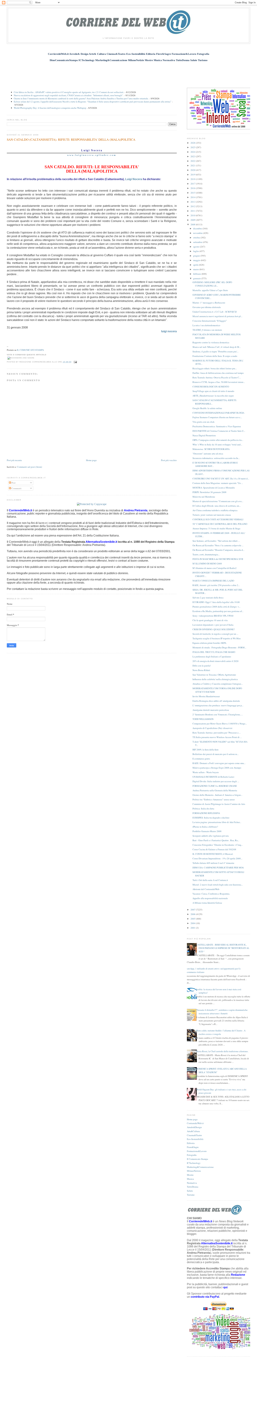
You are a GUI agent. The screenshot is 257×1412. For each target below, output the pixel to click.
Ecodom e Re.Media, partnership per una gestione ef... (217, 611)
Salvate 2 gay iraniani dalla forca (207, 597)
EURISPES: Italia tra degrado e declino (210, 817)
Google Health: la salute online (207, 408)
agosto (196, 246)
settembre (198, 242)
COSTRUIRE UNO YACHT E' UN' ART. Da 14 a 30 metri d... (220, 478)
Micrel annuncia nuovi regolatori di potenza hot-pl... (217, 316)
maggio (197, 260)
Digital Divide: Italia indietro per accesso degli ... (215, 781)
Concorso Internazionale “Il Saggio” (209, 320)
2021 (193, 165)
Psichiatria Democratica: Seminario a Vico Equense (216, 426)
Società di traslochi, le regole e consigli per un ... (215, 633)
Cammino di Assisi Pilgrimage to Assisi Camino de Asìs (218, 804)
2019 (193, 174)
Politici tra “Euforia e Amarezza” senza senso (213, 799)
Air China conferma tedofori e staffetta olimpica (214, 510)
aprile (196, 264)
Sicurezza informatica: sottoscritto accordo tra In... (216, 458)
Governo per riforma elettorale (206, 307)
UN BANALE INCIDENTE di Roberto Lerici (213, 776)
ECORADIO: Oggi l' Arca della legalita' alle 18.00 (216, 602)
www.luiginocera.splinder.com (91, 155)
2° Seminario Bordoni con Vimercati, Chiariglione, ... (217, 714)
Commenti (16, 488)
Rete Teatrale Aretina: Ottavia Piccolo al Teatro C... (216, 377)
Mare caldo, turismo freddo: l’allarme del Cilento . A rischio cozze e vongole (220, 1032)
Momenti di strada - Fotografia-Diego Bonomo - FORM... (219, 647)
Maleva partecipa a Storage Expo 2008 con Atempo (216, 767)
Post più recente (14, 460)
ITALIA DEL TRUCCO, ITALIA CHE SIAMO (213, 652)
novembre (198, 233)
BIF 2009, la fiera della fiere (205, 749)
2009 (193, 219)
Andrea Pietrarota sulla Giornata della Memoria (214, 790)
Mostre (190, 1174)
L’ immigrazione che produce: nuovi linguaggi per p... (217, 705)
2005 (193, 918)
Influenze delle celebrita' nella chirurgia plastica (215, 679)
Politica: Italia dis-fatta (203, 808)
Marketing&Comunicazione (200, 1167)
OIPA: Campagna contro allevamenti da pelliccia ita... (217, 440)
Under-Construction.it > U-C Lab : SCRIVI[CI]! (214, 311)
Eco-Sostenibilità (195, 1139)
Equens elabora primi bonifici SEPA (209, 642)
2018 (193, 179)
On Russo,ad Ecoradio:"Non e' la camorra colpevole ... (217, 545)
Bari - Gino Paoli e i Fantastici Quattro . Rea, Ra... (215, 840)
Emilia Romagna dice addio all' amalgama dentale (216, 700)
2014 (193, 197)
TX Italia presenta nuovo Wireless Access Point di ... (217, 737)
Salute (190, 1190)
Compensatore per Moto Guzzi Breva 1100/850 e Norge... (219, 723)
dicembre (197, 228)
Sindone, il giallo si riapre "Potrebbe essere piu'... (215, 351)
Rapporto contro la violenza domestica (210, 342)
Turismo (191, 1194)
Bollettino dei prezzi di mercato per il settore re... (215, 754)
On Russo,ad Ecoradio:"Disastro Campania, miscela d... (218, 549)
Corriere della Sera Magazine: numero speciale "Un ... (217, 483)
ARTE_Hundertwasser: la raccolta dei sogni (213, 395)
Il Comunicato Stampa (197, 1159)
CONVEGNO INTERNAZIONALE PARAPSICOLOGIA (218, 412)
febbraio (197, 273)
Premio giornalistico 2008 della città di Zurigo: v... (216, 606)
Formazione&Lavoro (197, 1151)
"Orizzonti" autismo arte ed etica (207, 453)
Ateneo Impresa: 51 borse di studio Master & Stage (216, 528)
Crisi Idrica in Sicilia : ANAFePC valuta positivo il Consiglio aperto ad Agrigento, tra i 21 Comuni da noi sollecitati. (69, 92)
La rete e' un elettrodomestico (206, 325)
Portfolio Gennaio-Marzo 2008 (207, 831)
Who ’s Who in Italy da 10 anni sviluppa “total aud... (217, 444)
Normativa (192, 1182)
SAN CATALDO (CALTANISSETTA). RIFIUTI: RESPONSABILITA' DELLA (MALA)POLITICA (71, 139)
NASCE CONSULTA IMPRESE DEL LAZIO (213, 580)
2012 (193, 206)
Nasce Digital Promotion (204, 435)
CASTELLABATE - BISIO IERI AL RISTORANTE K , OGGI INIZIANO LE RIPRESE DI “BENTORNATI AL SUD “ (222, 948)
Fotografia (192, 1155)
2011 (193, 210)
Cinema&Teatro (194, 1135)
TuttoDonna (192, 1186)
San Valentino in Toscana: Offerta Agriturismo (214, 674)
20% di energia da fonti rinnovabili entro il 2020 (215, 661)
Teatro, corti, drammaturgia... (206, 554)
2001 (193, 927)
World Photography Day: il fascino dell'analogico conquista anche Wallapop (50, 107)
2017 (193, 183)
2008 (193, 224)
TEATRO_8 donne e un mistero (207, 329)
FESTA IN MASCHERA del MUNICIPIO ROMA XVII (217, 559)
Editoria (191, 1143)
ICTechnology (194, 1163)
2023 (193, 156)
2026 (193, 142)
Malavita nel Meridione (203, 496)
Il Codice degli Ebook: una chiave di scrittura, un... (216, 505)
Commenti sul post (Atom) (29, 466)
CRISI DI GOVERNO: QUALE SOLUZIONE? (213, 629)
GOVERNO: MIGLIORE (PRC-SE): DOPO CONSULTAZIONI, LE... (212, 284)
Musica (190, 1178)
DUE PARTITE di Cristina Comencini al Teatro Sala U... (218, 430)
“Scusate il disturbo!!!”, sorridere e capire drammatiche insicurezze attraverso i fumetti (222, 1011)
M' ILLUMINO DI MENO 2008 (207, 563)
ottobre (197, 237)
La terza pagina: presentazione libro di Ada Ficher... (216, 822)
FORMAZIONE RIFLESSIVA (206, 813)
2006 (193, 914)
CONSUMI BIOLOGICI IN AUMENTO (210, 386)
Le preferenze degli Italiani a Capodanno (211, 656)
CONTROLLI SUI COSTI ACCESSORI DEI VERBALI (217, 519)
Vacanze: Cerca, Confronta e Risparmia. (211, 893)
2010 (193, 215)
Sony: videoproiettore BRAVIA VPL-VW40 (212, 615)
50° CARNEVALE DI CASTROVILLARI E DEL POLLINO (219, 523)
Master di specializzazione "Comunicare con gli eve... (217, 501)
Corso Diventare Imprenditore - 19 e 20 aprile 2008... (217, 858)
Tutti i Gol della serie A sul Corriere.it (210, 880)
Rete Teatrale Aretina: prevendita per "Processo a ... (216, 732)
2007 (193, 909)
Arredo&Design (194, 1127)
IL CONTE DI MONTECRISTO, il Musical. (212, 853)
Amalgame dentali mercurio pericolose (210, 709)
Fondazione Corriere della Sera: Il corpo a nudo (214, 356)
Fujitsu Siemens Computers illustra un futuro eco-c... (217, 417)
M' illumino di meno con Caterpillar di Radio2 (214, 568)
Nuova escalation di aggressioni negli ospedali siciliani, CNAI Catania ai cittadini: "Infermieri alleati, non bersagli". (68, 95)
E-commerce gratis (201, 758)
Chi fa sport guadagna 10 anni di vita (210, 620)
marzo (196, 269)
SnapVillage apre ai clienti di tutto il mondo (213, 391)
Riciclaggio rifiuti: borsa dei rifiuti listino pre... (214, 368)
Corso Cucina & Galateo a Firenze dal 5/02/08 (214, 849)
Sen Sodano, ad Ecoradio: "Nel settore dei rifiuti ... (216, 540)
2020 (193, 170)
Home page (91, 460)
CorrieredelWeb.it (195, 1123)
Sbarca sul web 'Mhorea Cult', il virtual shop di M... (216, 347)
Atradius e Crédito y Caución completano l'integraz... (217, 683)
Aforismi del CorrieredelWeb (205, 889)
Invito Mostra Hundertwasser (206, 696)
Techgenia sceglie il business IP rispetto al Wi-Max (216, 638)
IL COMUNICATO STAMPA (30, 349)
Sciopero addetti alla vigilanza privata (210, 835)
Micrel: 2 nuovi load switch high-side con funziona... (217, 884)
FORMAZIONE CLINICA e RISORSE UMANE (214, 785)
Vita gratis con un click (203, 421)
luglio (196, 251)
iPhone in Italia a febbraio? (205, 826)
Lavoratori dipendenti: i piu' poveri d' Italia (212, 624)
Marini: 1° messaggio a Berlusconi (208, 302)
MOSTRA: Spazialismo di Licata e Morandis (213, 487)
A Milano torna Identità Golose (207, 902)
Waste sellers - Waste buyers (205, 772)
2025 (193, 147)
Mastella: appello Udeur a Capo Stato (210, 290)
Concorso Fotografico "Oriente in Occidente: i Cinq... (217, 844)
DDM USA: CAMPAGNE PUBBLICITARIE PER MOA (218, 867)
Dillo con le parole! (201, 665)
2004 (193, 923)
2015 (193, 192)
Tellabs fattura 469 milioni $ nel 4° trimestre (213, 863)
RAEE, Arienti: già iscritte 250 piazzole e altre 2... (216, 585)
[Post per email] (75, 362)
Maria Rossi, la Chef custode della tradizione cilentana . (222, 1051)
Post (13, 482)
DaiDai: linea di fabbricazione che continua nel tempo (218, 373)
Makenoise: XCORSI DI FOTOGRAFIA (211, 449)
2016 (193, 188)
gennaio (197, 278)
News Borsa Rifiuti (201, 670)
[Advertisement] (128, 73)
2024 (193, 151)
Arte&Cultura (193, 1131)
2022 (193, 160)
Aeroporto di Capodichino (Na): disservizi (212, 728)
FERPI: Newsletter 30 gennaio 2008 (209, 492)
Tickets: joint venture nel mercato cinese (211, 514)
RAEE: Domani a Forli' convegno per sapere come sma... (218, 763)
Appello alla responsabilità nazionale (210, 898)
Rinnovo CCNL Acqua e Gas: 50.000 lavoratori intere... (218, 382)
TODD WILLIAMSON (202, 719)
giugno (197, 255)
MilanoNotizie (194, 1170)
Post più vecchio (169, 460)
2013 (193, 201)
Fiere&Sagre (193, 1147)
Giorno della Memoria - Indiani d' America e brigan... (217, 794)
